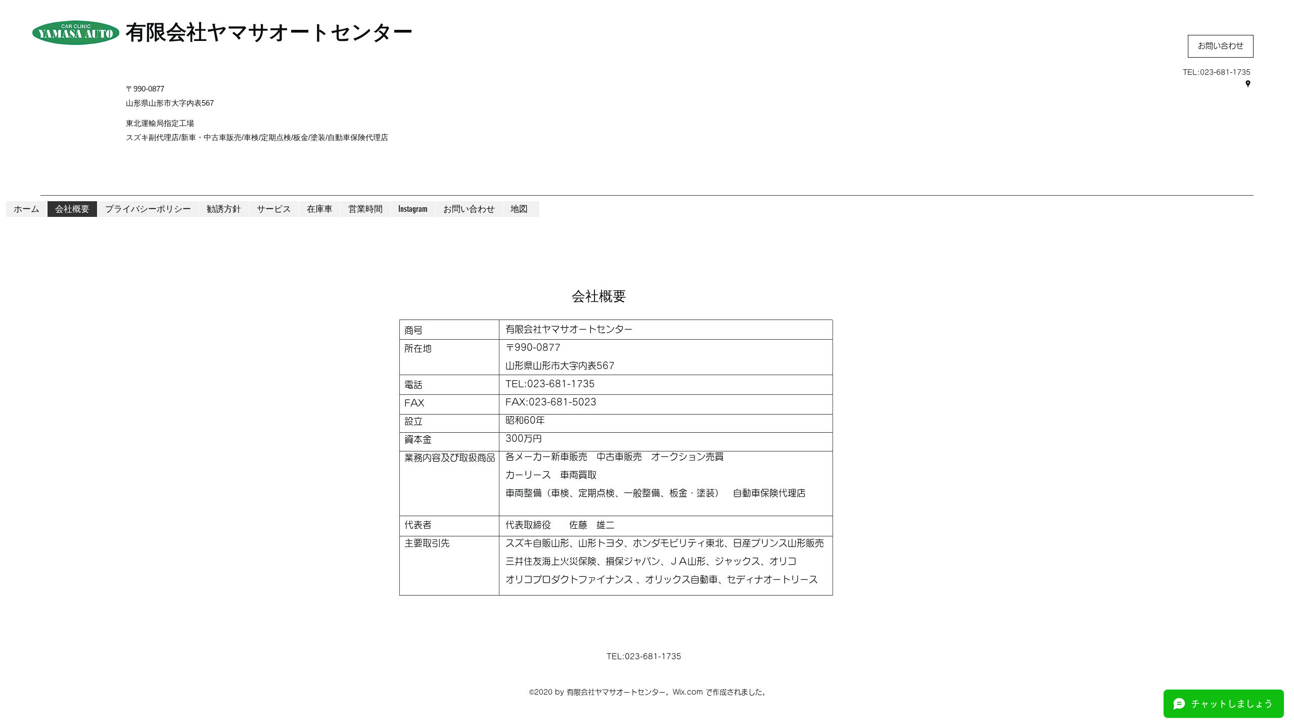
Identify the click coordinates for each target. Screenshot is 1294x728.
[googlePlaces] (1248, 84)
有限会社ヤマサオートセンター (269, 32)
